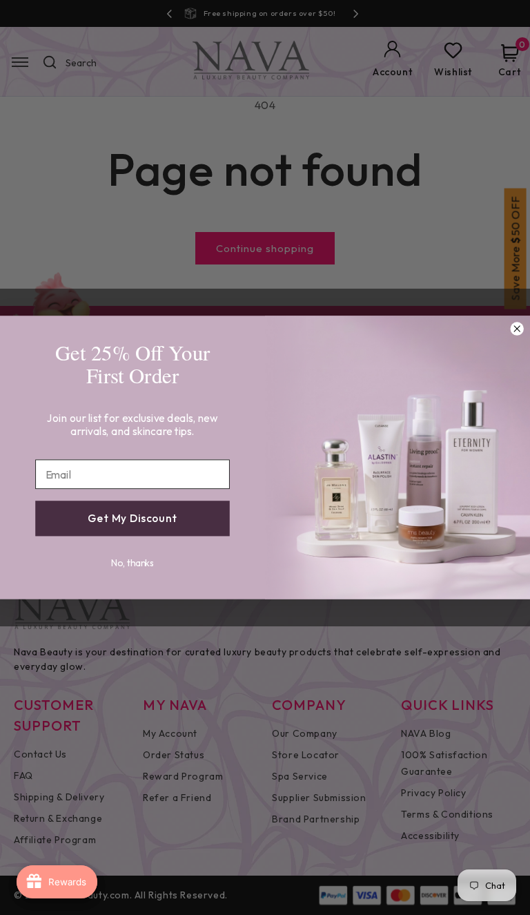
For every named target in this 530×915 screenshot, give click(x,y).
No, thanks (132, 563)
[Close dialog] (517, 329)
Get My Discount (132, 519)
